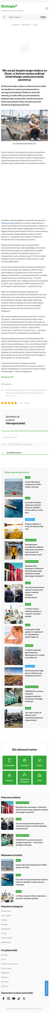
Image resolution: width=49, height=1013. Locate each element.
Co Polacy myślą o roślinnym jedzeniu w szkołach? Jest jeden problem (33, 612)
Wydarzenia (6, 942)
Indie (38, 349)
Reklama (4, 977)
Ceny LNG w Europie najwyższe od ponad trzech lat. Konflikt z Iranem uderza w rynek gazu (34, 507)
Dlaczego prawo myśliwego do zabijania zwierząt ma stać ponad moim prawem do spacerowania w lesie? (34, 549)
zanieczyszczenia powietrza (11, 223)
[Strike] (11, 444)
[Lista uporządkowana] (14, 444)
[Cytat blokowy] (19, 444)
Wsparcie (4, 986)
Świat (35, 25)
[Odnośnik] (25, 444)
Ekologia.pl (15, 25)
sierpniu (32, 366)
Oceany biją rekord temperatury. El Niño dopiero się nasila (33, 484)
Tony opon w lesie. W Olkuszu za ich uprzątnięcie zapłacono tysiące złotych (34, 716)
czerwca (27, 369)
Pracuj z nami (6, 968)
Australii (36, 92)
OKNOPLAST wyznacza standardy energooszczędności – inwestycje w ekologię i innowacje (34, 696)
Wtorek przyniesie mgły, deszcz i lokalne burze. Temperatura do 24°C (34, 673)
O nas (3, 959)
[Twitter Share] (36, 416)
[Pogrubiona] (3, 444)
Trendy (4, 933)
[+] (30, 444)
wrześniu (39, 366)
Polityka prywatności (9, 964)
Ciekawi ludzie (6, 938)
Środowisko (5, 929)
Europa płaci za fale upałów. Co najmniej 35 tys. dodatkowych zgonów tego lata (34, 633)
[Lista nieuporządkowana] (17, 444)
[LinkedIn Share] (30, 423)
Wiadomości (26, 25)
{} (28, 444)
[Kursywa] (6, 444)
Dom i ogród (6, 915)
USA (35, 322)
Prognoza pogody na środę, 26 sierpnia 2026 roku (34, 526)
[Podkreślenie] (8, 444)
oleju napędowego (28, 248)
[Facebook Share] (30, 416)
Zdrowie (4, 924)
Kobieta (4, 920)
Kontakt (4, 955)
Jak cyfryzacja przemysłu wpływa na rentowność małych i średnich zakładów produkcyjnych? (34, 592)
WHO (4, 158)
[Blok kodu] (22, 444)
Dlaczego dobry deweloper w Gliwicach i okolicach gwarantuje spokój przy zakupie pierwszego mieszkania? (34, 571)
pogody (37, 305)
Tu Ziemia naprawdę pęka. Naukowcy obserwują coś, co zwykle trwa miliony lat (34, 654)
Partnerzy (5, 982)
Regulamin (5, 973)
